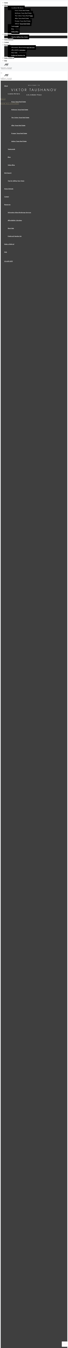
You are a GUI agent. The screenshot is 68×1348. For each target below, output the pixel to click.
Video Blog (14, 32)
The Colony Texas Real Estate (24, 16)
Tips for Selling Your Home (19, 37)
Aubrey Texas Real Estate (22, 24)
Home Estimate (8, 40)
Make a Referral (9, 58)
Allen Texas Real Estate (22, 18)
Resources (7, 45)
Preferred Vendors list (18, 55)
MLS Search (7, 34)
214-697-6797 (8, 261)
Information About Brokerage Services (23, 47)
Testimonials (15, 26)
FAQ (5, 61)
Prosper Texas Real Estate (23, 21)
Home (6, 3)
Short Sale (14, 53)
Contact (6, 42)
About (6, 5)
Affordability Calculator (18, 50)
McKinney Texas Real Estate (23, 13)
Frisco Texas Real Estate (22, 11)
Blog (12, 29)
